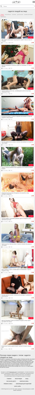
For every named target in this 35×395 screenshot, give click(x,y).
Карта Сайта (17, 386)
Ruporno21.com (12, 372)
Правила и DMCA (8, 383)
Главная (9, 378)
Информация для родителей (23, 383)
